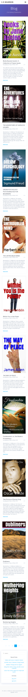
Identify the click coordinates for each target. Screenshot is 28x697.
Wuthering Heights (9, 622)
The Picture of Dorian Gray (12, 499)
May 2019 (14, 678)
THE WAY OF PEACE (9, 376)
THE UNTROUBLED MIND (11, 256)
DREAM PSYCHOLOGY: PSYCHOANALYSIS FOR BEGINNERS (10, 192)
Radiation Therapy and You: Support (14, 664)
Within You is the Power (11, 316)
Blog (11, 64)
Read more (5, 80)
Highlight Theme (14, 692)
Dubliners (6, 561)
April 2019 (14, 681)
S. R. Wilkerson (7, 2)
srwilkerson (6, 64)
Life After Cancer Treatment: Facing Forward (14, 662)
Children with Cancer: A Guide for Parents (14, 660)
